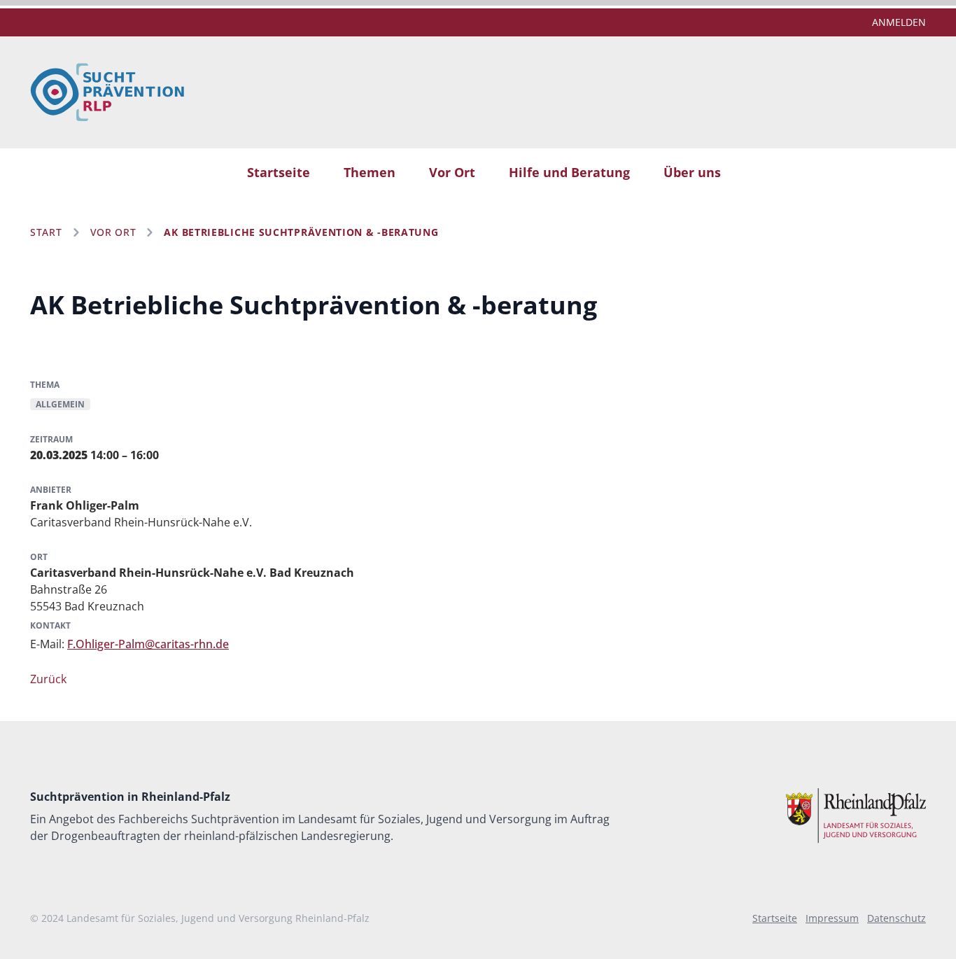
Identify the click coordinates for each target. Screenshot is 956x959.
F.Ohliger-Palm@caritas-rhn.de (148, 644)
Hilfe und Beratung (569, 172)
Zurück (48, 679)
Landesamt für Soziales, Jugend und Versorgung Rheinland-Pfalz (218, 918)
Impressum (832, 918)
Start (46, 232)
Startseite (278, 172)
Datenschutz (896, 918)
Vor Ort (452, 172)
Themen (369, 172)
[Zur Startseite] (107, 92)
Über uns (692, 172)
